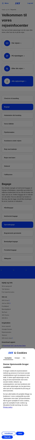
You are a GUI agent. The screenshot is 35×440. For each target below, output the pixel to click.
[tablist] (17, 358)
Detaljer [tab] (17, 358)
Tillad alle (7, 437)
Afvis (20, 433)
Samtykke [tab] (8, 358)
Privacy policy (7, 407)
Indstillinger (9, 433)
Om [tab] (24, 358)
